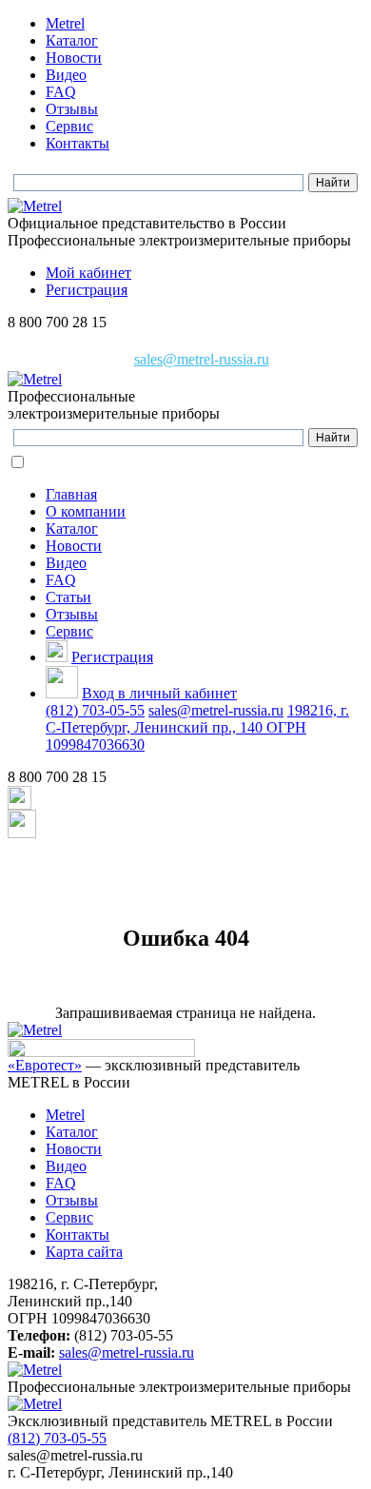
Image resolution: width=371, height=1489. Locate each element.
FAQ (61, 92)
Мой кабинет (88, 272)
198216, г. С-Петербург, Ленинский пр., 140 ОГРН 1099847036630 (197, 727)
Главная (71, 494)
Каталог (72, 40)
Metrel (65, 23)
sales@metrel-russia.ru (201, 359)
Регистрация (86, 290)
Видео (66, 75)
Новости (74, 57)
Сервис (69, 126)
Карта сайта (84, 1252)
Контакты (77, 143)
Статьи (68, 597)
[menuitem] (204, 23)
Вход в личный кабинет (159, 693)
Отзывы (72, 109)
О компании (86, 511)
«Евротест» (45, 1065)
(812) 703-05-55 (95, 710)
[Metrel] (35, 206)
